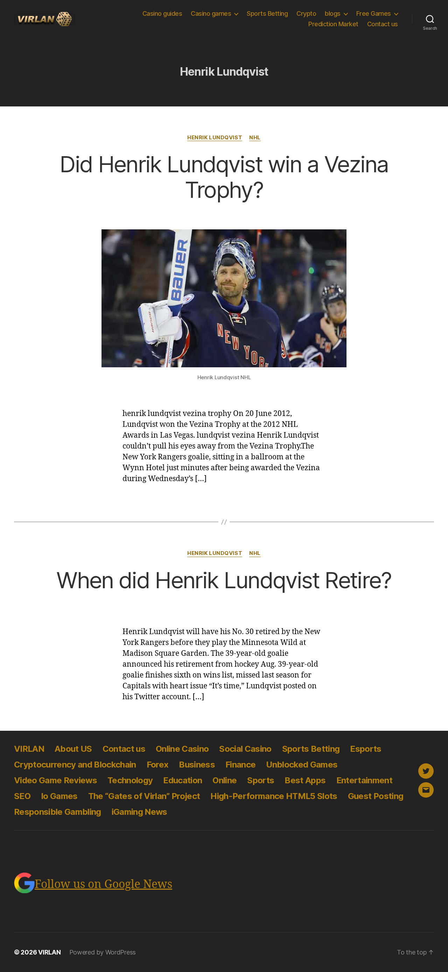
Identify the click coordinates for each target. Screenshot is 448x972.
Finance (240, 764)
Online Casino (182, 749)
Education (182, 780)
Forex (158, 764)
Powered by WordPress (102, 952)
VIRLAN (29, 749)
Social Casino (245, 749)
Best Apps (305, 780)
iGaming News (139, 812)
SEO (22, 796)
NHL (255, 137)
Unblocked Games (301, 764)
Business (197, 764)
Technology (130, 780)
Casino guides (162, 13)
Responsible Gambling (57, 812)
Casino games (211, 13)
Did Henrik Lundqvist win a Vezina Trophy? (223, 177)
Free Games (373, 13)
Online (224, 780)
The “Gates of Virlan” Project (144, 796)
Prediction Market (333, 24)
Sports (260, 780)
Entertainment (364, 780)
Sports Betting (267, 13)
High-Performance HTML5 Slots (273, 796)
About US (73, 749)
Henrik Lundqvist (214, 137)
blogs (333, 13)
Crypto (306, 13)
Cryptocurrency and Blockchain (75, 764)
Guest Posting (375, 796)
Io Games (59, 796)
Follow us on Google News (103, 884)
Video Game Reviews (55, 780)
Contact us (382, 24)
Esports (365, 749)
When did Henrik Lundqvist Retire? (223, 580)
